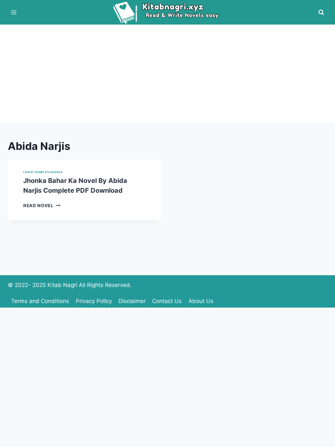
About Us (200, 301)
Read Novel (41, 205)
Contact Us (167, 301)
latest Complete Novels (42, 172)
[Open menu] (14, 12)
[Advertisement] (167, 73)
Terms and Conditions (40, 301)
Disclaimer (132, 301)
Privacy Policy (94, 301)
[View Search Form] (321, 12)
